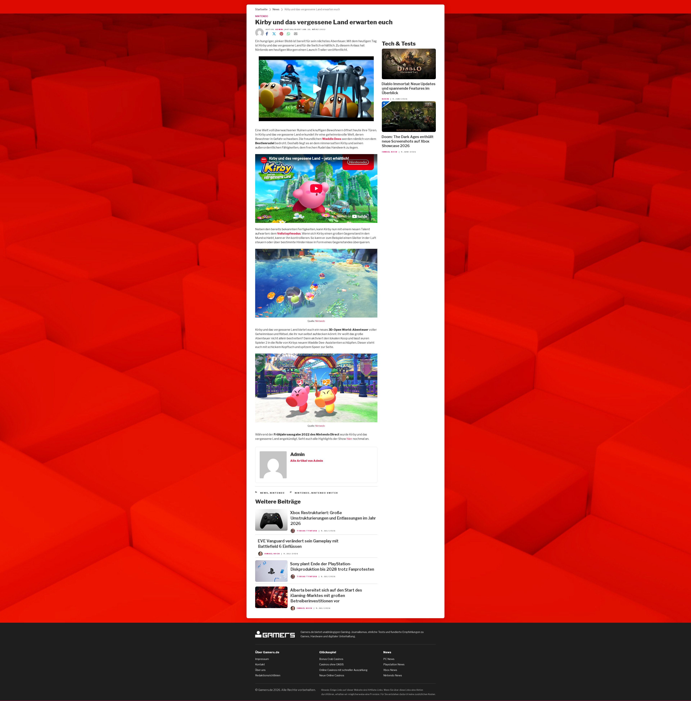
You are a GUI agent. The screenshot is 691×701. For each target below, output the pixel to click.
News (275, 9)
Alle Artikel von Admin (306, 460)
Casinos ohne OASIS (331, 664)
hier (349, 439)
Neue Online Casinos (331, 675)
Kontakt (260, 664)
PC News (388, 658)
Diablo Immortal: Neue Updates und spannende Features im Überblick (408, 88)
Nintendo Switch (324, 493)
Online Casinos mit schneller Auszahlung (343, 669)
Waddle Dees (331, 139)
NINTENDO (261, 16)
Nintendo (320, 321)
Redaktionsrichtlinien (267, 675)
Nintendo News (392, 675)
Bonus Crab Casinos (331, 658)
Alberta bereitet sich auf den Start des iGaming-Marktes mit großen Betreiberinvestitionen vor (326, 595)
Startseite (261, 9)
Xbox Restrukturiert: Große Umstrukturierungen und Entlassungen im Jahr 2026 (333, 518)
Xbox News (390, 669)
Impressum (262, 658)
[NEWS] (271, 529)
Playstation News (394, 664)
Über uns (260, 669)
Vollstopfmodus (289, 233)
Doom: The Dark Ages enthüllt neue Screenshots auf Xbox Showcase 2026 (407, 141)
